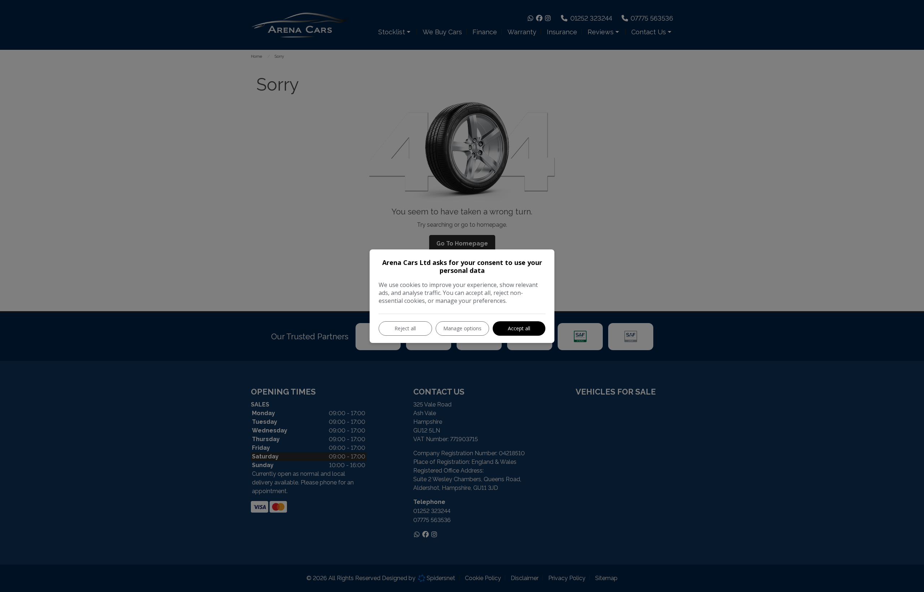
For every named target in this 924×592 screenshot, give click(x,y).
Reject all (405, 328)
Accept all (519, 328)
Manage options (462, 328)
